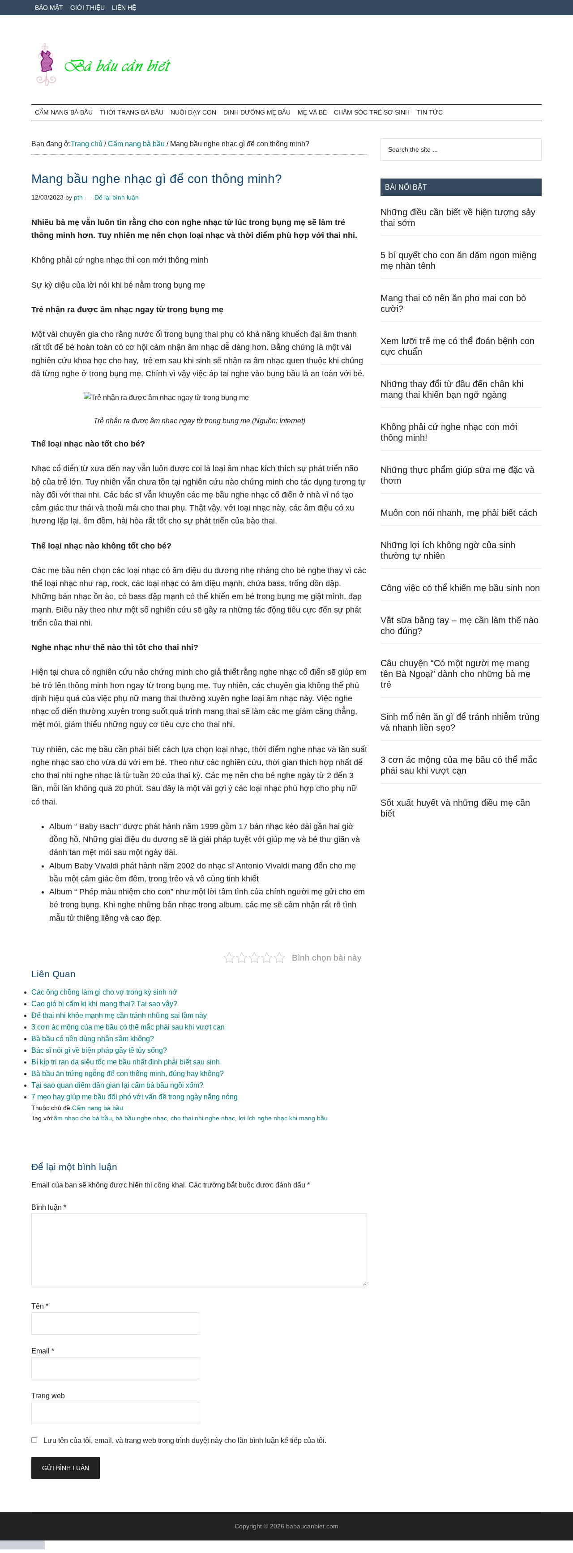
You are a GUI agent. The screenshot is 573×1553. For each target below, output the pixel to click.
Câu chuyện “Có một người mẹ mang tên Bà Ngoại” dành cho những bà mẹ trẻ (455, 673)
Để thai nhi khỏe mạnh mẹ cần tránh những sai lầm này (119, 1015)
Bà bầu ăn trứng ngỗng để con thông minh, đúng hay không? (127, 1073)
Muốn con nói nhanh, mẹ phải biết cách (459, 513)
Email (42, 1351)
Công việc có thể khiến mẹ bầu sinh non (460, 588)
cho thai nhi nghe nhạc (203, 1118)
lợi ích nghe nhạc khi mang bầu (283, 1118)
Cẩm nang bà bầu (97, 1107)
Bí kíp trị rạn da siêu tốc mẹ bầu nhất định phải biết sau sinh (125, 1062)
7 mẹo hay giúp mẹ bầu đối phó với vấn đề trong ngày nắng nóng (134, 1097)
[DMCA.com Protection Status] (22, 1547)
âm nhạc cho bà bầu (83, 1118)
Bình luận (48, 1207)
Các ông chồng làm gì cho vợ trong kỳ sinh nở (104, 992)
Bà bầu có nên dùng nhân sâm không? (92, 1038)
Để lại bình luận (116, 197)
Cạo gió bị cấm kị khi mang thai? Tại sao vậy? (104, 1004)
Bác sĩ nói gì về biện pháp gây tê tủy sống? (99, 1050)
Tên (39, 1306)
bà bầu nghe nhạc (141, 1118)
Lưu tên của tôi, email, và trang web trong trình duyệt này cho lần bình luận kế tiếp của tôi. (184, 1440)
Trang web (48, 1396)
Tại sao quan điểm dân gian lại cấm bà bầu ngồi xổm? (117, 1085)
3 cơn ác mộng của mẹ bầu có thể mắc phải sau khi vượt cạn (128, 1027)
